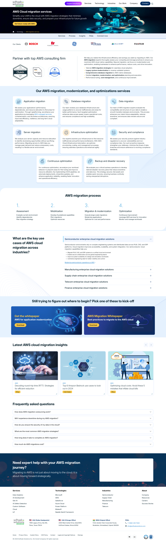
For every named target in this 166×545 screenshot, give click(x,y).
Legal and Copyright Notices (66, 535)
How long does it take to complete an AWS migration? (36, 438)
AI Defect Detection (20, 503)
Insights (82, 36)
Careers (145, 501)
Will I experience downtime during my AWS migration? (36, 418)
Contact (145, 3)
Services (61, 36)
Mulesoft (58, 509)
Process (72, 36)
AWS (16, 383)
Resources (145, 498)
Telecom (105, 506)
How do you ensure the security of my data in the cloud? (37, 425)
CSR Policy (44, 535)
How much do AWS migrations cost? (29, 444)
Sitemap (80, 535)
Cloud (15, 509)
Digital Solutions (73, 4)
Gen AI (15, 501)
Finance (105, 503)
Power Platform (60, 506)
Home (15, 535)
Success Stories (147, 503)
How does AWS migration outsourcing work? (33, 412)
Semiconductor (107, 495)
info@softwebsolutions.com (136, 526)
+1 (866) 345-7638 (133, 523)
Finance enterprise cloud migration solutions (86, 288)
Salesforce (59, 501)
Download (20, 325)
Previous (146, 345)
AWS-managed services (43, 114)
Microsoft (58, 495)
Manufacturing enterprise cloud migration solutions (89, 269)
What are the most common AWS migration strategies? (37, 431)
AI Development (18, 498)
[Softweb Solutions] (19, 521)
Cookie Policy (34, 535)
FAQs (91, 36)
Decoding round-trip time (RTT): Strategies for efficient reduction (34, 387)
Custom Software (19, 506)
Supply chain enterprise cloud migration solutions (88, 275)
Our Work (122, 3)
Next (151, 345)
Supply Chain (107, 498)
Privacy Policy (23, 535)
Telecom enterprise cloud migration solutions (86, 282)
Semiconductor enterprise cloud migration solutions (89, 239)
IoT (14, 512)
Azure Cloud (59, 503)
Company (145, 495)
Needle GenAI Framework (64, 512)
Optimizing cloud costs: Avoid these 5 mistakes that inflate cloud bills (127, 387)
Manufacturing (107, 501)
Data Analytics (18, 495)
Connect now (102, 36)
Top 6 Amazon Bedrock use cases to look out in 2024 (82, 387)
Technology (20, 32)
